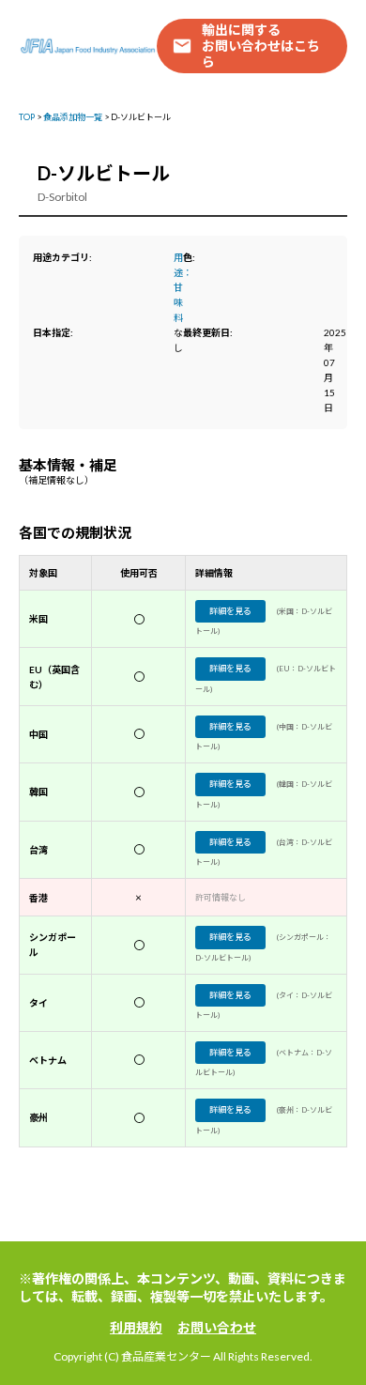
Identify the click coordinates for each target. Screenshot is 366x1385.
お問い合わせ (216, 1327)
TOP (27, 117)
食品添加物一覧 (72, 117)
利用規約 (136, 1327)
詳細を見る (230, 611)
